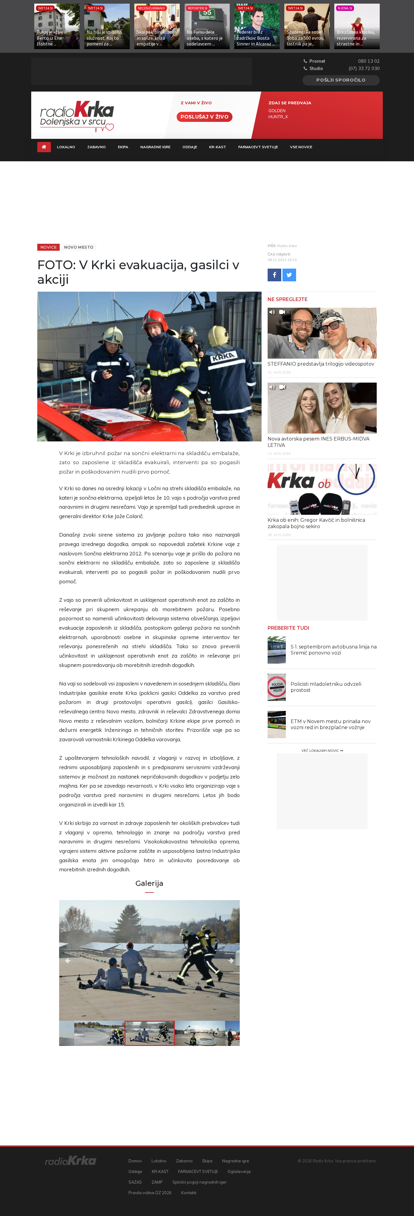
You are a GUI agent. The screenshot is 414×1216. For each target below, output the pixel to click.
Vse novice (301, 147)
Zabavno (96, 147)
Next (212, 960)
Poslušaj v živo (205, 117)
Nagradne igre (155, 147)
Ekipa (123, 147)
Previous (86, 960)
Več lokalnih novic (321, 751)
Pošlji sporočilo (341, 80)
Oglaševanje (239, 1171)
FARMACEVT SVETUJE (258, 147)
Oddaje (189, 147)
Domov (135, 1160)
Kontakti (188, 1192)
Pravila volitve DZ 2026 (150, 1192)
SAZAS (135, 1182)
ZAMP (157, 1182)
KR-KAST (217, 147)
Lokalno (66, 147)
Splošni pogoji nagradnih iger (199, 1182)
